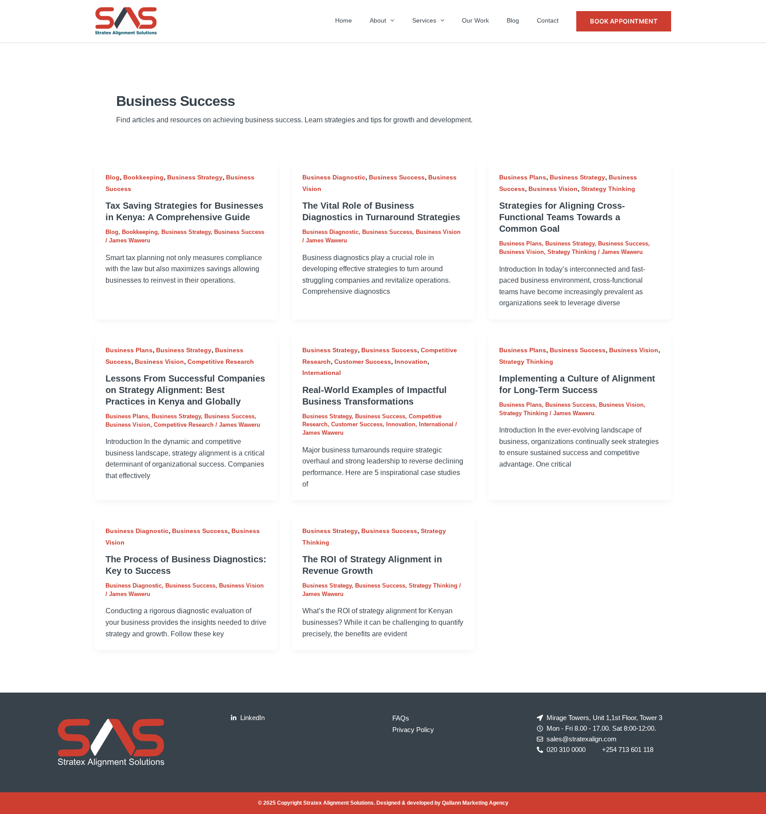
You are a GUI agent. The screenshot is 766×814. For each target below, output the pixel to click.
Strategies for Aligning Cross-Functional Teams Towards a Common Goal (562, 217)
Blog (513, 20)
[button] (390, 20)
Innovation (411, 361)
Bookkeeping (143, 177)
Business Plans (522, 177)
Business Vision (438, 232)
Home (343, 20)
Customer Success (362, 361)
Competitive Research (221, 361)
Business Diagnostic (333, 177)
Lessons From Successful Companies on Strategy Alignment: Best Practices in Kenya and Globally (185, 390)
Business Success (239, 232)
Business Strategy (195, 177)
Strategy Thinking (608, 188)
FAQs (400, 718)
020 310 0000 (566, 749)
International (321, 372)
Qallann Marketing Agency (475, 803)
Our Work (475, 20)
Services (424, 20)
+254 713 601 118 (627, 749)
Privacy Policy (413, 729)
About (378, 20)
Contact (548, 20)
